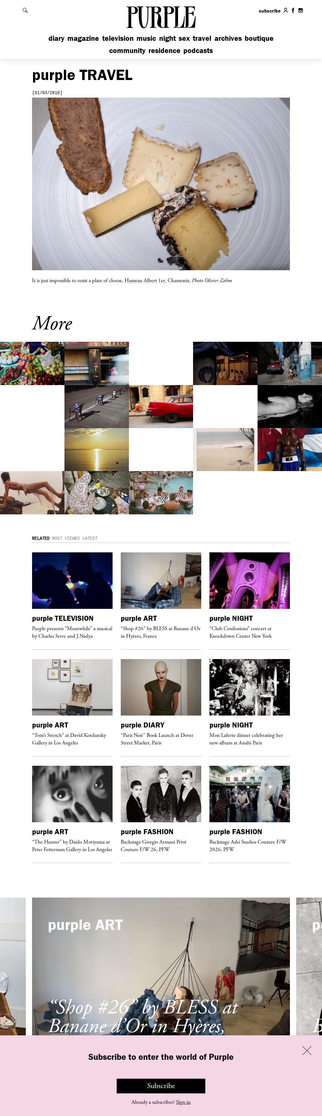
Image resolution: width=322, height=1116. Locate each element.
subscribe (270, 10)
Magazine (83, 38)
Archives (228, 38)
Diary (56, 38)
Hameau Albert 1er (145, 280)
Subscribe (161, 1086)
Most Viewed (66, 538)
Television (118, 38)
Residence (164, 50)
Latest (89, 538)
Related (41, 538)
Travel (202, 38)
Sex (184, 38)
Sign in (183, 1102)
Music (146, 38)
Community (127, 50)
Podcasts (198, 50)
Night (167, 38)
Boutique (259, 38)
